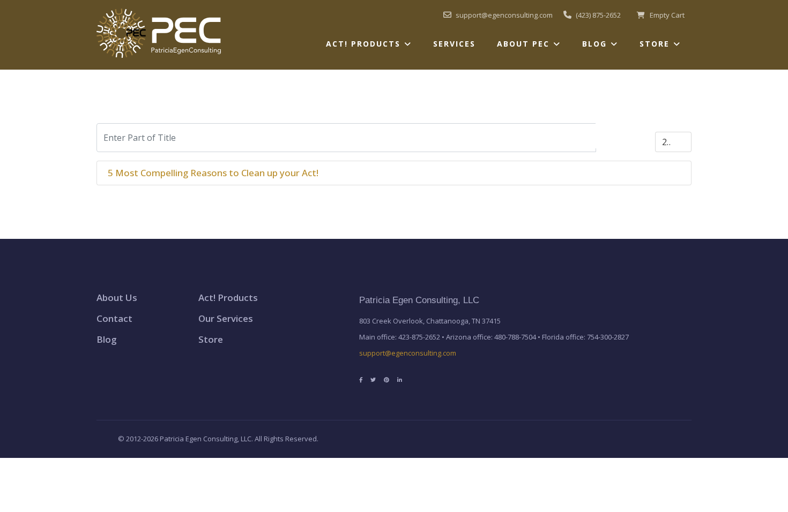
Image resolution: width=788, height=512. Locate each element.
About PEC (523, 44)
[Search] (611, 135)
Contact (114, 318)
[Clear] (640, 135)
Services (454, 44)
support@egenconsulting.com (407, 353)
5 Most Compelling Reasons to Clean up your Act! (213, 173)
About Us (116, 297)
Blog (594, 44)
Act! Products (363, 44)
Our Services (225, 318)
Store (655, 44)
